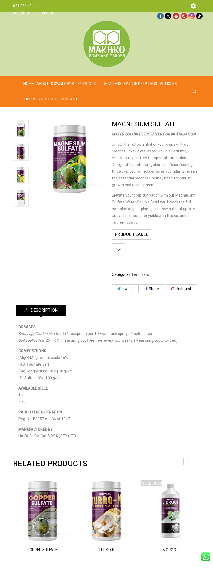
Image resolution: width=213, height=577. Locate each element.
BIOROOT (170, 550)
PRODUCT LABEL (131, 234)
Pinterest (183, 289)
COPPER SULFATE (42, 550)
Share (154, 289)
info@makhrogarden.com (35, 13)
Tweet (127, 289)
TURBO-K (106, 550)
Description (43, 310)
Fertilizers (140, 274)
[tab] (41, 310)
